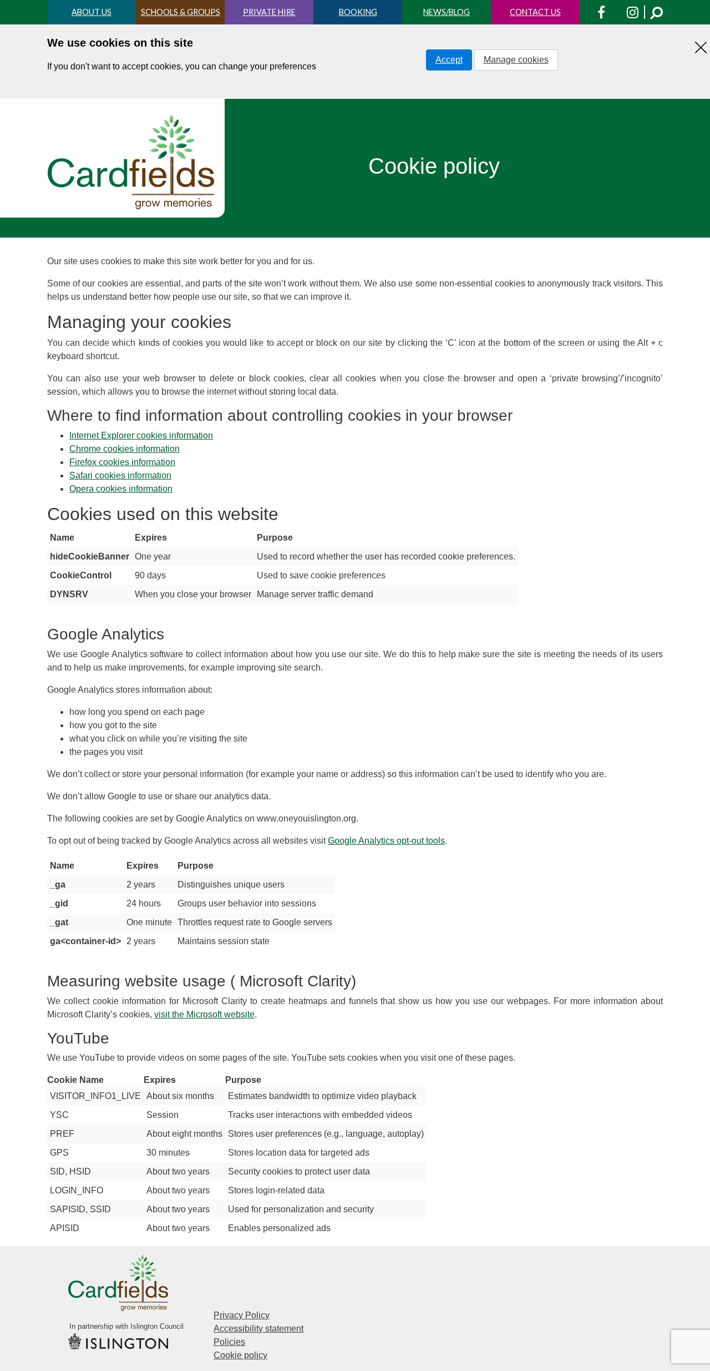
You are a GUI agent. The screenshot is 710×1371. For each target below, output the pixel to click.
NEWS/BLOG (446, 12)
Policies (229, 1342)
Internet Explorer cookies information (141, 435)
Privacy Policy (242, 1315)
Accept (449, 59)
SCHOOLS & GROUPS (180, 12)
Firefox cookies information (122, 462)
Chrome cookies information (124, 448)
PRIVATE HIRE (269, 12)
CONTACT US (535, 12)
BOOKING (358, 12)
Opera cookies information (121, 488)
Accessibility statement (258, 1328)
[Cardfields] (132, 162)
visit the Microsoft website (204, 1014)
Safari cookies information (120, 475)
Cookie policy (240, 1355)
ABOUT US (91, 12)
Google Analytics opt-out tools (386, 840)
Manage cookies (516, 59)
